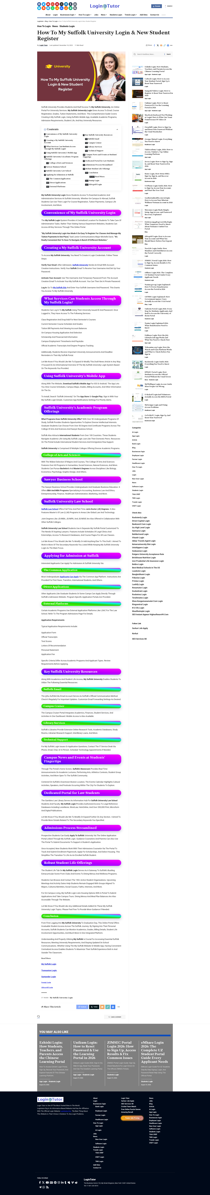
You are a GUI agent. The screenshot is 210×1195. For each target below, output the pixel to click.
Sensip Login (94, 181)
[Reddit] (44, 8)
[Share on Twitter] (157, 45)
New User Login (138, 479)
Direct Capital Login (141, 521)
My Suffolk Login (48, 964)
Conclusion (93, 173)
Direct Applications (58, 183)
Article (134, 440)
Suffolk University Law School (58, 171)
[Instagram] (62, 4)
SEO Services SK (139, 639)
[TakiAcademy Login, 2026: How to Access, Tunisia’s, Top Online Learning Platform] (137, 153)
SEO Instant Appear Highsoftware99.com (150, 614)
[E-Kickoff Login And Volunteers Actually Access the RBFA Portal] (137, 397)
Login (146, 86)
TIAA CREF (136, 494)
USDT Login (136, 506)
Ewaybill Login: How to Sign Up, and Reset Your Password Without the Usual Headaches (158, 129)
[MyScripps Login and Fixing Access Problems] (137, 408)
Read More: (100, 177)
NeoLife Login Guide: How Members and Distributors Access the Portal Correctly (158, 250)
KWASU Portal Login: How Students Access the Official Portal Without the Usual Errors (158, 374)
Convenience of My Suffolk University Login (60, 135)
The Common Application (59, 179)
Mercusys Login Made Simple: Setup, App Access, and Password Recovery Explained (158, 212)
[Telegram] (48, 8)
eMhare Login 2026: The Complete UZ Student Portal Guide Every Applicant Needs (159, 275)
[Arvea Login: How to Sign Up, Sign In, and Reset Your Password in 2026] (137, 165)
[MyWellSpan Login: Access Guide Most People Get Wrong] (137, 387)
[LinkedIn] (62, 1182)
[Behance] (62, 8)
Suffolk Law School (49, 509)
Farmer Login (137, 459)
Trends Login (137, 502)
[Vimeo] (39, 8)
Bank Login (136, 444)
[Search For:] (150, 54)
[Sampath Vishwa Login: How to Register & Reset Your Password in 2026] (137, 94)
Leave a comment (116, 1017)
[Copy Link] (164, 45)
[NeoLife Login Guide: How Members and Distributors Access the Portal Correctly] (137, 251)
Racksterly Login (139, 517)
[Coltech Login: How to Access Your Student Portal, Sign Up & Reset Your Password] (137, 82)
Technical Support (95, 151)
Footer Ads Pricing (132, 1118)
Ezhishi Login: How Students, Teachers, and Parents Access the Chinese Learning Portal (158, 69)
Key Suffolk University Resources (98, 135)
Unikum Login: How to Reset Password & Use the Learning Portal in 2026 (157, 105)
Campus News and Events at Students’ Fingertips (100, 156)
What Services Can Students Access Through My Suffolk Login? (60, 148)
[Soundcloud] (57, 8)
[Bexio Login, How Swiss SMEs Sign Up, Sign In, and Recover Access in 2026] (137, 177)
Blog (146, 232)
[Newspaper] (75, 4)
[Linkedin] (66, 4)
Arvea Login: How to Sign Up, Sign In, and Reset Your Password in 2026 (159, 164)
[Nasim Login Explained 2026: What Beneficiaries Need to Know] (137, 326)
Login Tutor (43, 45)
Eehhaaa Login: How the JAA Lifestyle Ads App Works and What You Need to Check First (157, 337)
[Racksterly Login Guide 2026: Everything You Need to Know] (137, 365)
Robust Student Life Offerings (98, 169)
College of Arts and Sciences (61, 163)
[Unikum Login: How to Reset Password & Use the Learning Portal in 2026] (137, 106)
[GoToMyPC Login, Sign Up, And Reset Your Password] (137, 418)
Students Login (67, 26)
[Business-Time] (75, 8)
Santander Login (48, 977)
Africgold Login (95, 184)
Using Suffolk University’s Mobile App (61, 153)
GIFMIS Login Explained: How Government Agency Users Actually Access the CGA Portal (158, 299)
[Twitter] (44, 4)
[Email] (161, 45)
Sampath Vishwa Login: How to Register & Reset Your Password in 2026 (159, 93)
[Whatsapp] (53, 8)
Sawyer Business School (56, 167)
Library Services (95, 147)
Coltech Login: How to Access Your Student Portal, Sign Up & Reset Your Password (157, 81)
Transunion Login (49, 970)
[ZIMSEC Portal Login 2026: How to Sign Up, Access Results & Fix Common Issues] (137, 264)
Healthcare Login (150, 144)
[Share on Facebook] (154, 45)
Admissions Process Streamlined (99, 165)
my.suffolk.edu (59, 287)
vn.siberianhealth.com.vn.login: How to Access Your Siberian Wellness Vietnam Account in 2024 (158, 200)
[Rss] (47, 1187)
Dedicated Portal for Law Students (99, 161)
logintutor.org (65, 1111)
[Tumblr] (71, 4)
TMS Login (136, 498)
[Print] (167, 45)
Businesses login (150, 181)
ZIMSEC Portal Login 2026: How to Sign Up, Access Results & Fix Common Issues (158, 263)
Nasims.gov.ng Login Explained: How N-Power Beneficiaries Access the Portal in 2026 (158, 287)
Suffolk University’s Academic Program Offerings (61, 158)
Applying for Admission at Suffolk (60, 175)
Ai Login (135, 432)
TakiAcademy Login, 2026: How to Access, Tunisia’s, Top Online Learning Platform (159, 152)
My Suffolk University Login (61, 998)
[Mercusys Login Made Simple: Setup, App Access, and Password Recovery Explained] (137, 213)
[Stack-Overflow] (66, 8)
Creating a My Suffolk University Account (58, 141)
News (55, 26)
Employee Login (138, 455)
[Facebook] (39, 4)
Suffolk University (80, 265)
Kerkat (135, 633)
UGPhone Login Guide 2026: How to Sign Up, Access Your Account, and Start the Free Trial (158, 188)
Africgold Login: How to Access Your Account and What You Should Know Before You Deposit (158, 238)
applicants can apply (69, 577)
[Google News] (51, 1182)
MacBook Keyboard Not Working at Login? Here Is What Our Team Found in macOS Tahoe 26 (158, 117)
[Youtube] (48, 4)
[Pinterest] (57, 4)
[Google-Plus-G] (53, 4)
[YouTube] (47, 1182)
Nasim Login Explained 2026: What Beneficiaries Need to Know (156, 325)
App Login (148, 74)
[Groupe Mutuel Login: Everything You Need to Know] (137, 142)
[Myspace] (69, 1182)
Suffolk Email (93, 139)
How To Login (44, 26)
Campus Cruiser (95, 143)
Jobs (134, 471)
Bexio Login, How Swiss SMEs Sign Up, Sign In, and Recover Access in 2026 (157, 176)
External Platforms (57, 187)
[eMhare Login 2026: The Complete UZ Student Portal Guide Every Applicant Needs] (137, 276)
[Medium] (71, 8)
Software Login (137, 487)
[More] (171, 45)
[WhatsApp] (44, 1187)
